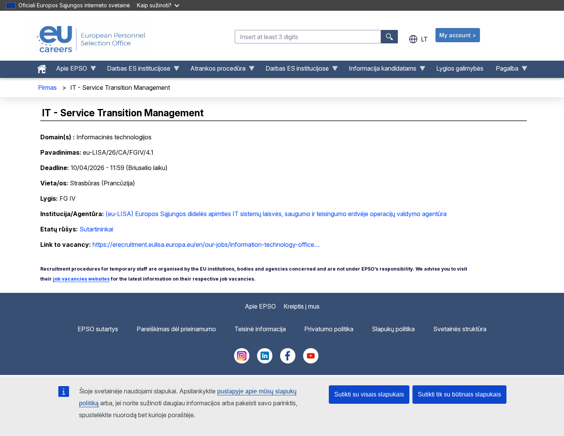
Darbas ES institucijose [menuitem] (135, 70)
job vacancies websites (81, 279)
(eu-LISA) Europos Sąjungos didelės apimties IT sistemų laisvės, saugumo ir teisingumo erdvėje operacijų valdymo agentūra (276, 214)
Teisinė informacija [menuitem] (260, 329)
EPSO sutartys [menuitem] (98, 329)
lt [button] (424, 39)
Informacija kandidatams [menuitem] (379, 70)
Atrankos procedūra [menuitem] (215, 70)
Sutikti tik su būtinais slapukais (459, 394)
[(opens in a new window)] (241, 361)
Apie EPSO (260, 306)
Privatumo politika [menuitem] (328, 329)
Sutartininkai (96, 229)
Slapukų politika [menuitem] (393, 329)
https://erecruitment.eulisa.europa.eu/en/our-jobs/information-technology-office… (206, 244)
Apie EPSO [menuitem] (68, 70)
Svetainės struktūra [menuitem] (459, 329)
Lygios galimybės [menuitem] (459, 68)
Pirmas (47, 87)
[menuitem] (42, 67)
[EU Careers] (91, 39)
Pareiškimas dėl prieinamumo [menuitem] (176, 329)
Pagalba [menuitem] (504, 70)
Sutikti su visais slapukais (369, 394)
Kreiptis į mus (302, 306)
